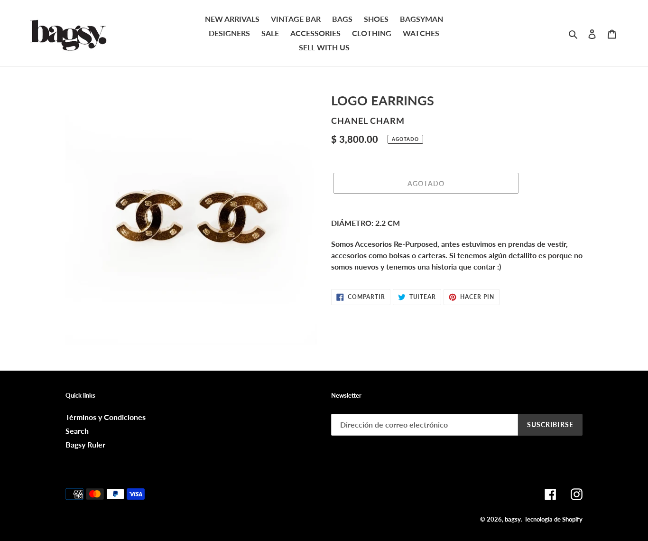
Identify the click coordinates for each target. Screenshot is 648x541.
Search (77, 430)
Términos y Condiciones (105, 416)
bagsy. (513, 519)
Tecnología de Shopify (553, 519)
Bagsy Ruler (85, 444)
